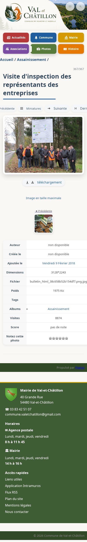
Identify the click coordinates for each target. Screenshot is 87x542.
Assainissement (31, 59)
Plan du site (14, 499)
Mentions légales (18, 505)
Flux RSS (11, 492)
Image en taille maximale (43, 198)
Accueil (6, 59)
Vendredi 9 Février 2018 (58, 263)
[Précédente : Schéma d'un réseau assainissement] (43, 221)
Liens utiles (13, 479)
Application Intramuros (23, 486)
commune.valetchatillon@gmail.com (33, 414)
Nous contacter (17, 512)
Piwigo (80, 367)
